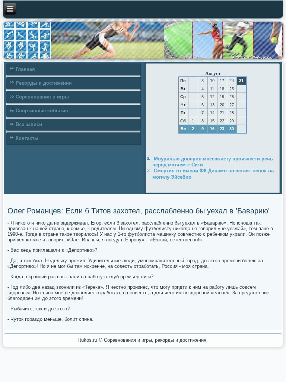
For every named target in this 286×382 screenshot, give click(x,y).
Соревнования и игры (42, 97)
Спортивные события (42, 110)
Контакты (27, 138)
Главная (25, 69)
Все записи (29, 124)
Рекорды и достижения (44, 83)
